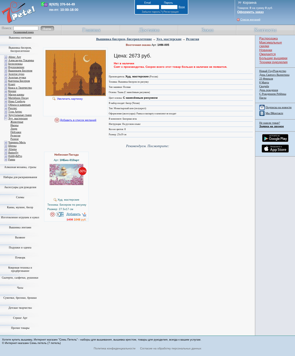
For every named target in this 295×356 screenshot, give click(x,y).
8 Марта (264, 82)
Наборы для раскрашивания (20, 177)
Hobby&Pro (15, 156)
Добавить (73, 214)
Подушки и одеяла (20, 247)
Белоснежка (15, 63)
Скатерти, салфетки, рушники (20, 277)
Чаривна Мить (17, 142)
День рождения (268, 90)
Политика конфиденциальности (114, 348)
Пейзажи (15, 132)
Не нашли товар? (269, 122)
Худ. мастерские (169, 39)
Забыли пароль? (152, 11)
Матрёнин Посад (18, 98)
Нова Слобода (16, 101)
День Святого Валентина (274, 74)
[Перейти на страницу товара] (66, 165)
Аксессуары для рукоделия (20, 187)
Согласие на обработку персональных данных (170, 348)
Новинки (265, 50)
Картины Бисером (19, 80)
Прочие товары (20, 327)
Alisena (12, 149)
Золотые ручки (17, 77)
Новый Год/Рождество (272, 71)
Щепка (12, 145)
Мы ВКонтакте (274, 113)
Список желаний (250, 19)
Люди (13, 128)
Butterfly (13, 152)
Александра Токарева (21, 60)
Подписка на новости (279, 107)
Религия (192, 39)
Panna (11, 159)
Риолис (12, 108)
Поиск (6, 28)
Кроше (12, 91)
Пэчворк (20, 257)
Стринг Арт (20, 317)
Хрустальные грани (20, 115)
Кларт (11, 84)
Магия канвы (16, 94)
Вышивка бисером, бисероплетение (124, 39)
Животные (16, 121)
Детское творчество (20, 307)
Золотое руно (16, 74)
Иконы (14, 125)
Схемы (20, 197)
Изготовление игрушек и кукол (20, 217)
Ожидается (267, 54)
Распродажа (268, 38)
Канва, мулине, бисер (20, 207)
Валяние (20, 237)
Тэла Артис (15, 111)
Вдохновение (16, 67)
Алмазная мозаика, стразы (20, 167)
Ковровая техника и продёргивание (20, 269)
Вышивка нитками (20, 37)
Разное (14, 139)
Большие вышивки (273, 58)
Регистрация (171, 11)
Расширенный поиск (23, 32)
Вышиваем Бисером (20, 70)
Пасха (262, 97)
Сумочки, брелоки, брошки (20, 297)
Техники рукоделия (273, 62)
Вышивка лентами (20, 227)
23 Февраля (266, 78)
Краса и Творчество (20, 87)
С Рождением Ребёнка (272, 93)
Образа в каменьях (19, 104)
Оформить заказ (250, 12)
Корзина (249, 3)
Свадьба (264, 86)
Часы (20, 287)
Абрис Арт (14, 56)
